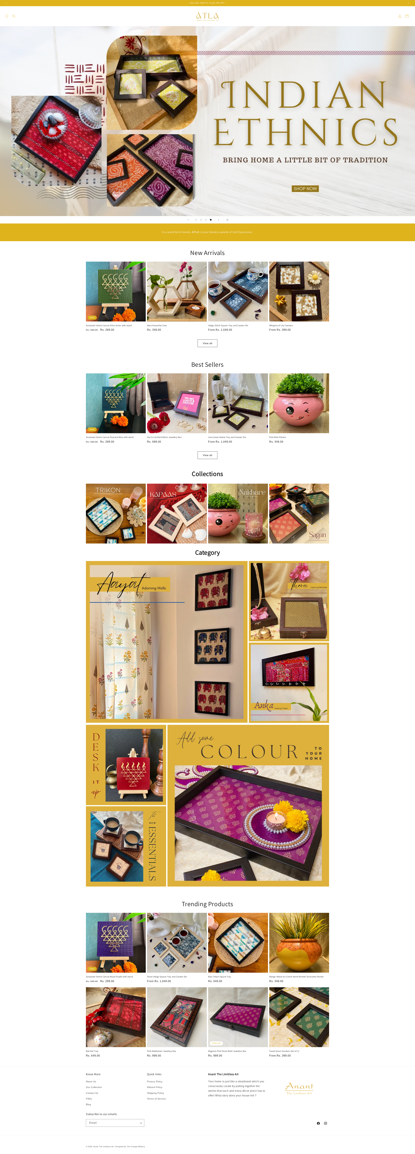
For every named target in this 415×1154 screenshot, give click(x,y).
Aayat (165, 566)
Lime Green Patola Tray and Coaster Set (227, 437)
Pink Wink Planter (277, 437)
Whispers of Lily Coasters (281, 325)
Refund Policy (154, 1087)
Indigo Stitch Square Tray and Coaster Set (228, 325)
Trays (246, 729)
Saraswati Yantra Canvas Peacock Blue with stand (110, 437)
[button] (6, 16)
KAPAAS (175, 488)
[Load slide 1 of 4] (196, 219)
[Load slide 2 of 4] (201, 219)
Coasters (124, 811)
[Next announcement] (408, 3)
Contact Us (92, 1093)
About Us (91, 1081)
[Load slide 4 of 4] (210, 219)
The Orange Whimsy (136, 1147)
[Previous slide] (188, 219)
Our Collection (94, 1087)
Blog (88, 1104)
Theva (287, 566)
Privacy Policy (154, 1081)
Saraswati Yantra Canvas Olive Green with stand (109, 325)
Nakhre (236, 488)
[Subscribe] (140, 1123)
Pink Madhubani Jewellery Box (161, 1051)
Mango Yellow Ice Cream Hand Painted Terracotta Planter (296, 976)
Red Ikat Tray (92, 1051)
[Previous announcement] (6, 3)
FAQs (89, 1098)
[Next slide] (218, 219)
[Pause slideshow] (226, 219)
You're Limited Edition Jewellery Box (164, 437)
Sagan (297, 488)
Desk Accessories (124, 729)
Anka (287, 647)
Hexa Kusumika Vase (157, 325)
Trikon (114, 488)
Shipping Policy (155, 1093)
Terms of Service (156, 1098)
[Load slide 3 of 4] (205, 219)
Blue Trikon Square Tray (219, 976)
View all (207, 343)
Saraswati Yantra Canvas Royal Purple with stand (109, 976)
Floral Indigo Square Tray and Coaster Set (167, 976)
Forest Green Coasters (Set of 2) (284, 1051)
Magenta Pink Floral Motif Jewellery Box (227, 1051)
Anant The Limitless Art (103, 1147)
